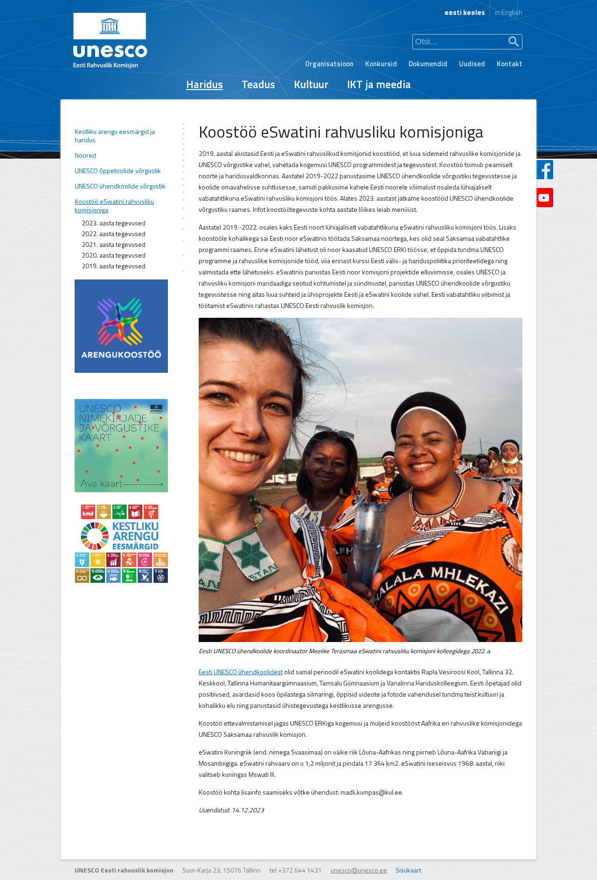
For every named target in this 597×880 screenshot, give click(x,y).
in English (508, 12)
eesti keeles (464, 12)
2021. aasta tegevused (114, 244)
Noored (85, 155)
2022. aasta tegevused (114, 234)
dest (276, 672)
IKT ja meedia (379, 84)
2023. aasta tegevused (114, 223)
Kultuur (311, 84)
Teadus (258, 84)
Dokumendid (428, 63)
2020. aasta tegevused (114, 255)
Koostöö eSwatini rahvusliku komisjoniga (114, 205)
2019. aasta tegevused (114, 266)
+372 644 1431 (300, 870)
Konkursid (381, 63)
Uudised (472, 63)
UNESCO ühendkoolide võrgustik (120, 186)
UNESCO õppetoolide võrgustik (118, 171)
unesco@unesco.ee (359, 870)
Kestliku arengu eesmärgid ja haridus (115, 135)
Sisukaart (408, 870)
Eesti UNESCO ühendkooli (234, 672)
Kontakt (509, 63)
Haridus (204, 84)
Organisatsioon (329, 63)
